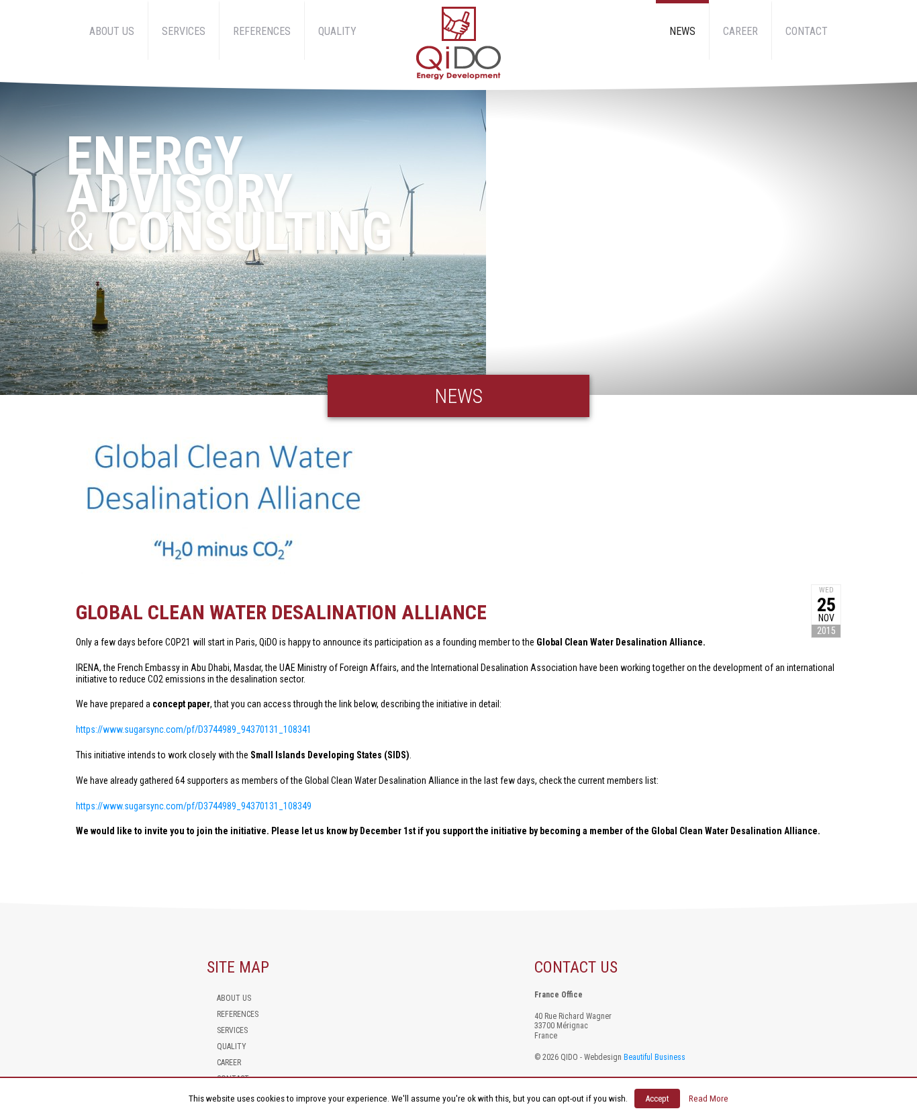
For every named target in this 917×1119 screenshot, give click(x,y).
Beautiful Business (654, 1057)
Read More (708, 1098)
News (682, 31)
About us (111, 31)
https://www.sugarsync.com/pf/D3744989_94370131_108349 (193, 806)
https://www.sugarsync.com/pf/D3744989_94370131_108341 (193, 729)
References (262, 31)
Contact (806, 31)
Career (740, 31)
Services (183, 31)
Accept (657, 1098)
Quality (337, 31)
